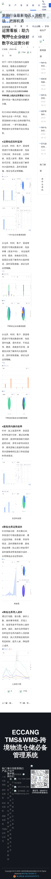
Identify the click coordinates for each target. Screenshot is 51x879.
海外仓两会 (10, 792)
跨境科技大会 (10, 815)
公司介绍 (13, 788)
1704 (24, 691)
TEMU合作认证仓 (4, 835)
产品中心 (15, 21)
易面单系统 (4, 820)
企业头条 (6, 26)
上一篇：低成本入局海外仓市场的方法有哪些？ (8, 703)
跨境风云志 (8, 790)
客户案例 (21, 21)
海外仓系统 (42, 179)
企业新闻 (13, 822)
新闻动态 (33, 21)
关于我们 (39, 21)
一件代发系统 (4, 780)
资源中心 (27, 21)
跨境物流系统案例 (8, 845)
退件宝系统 (4, 794)
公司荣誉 (13, 805)
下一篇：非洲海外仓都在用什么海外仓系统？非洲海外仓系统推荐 (25, 703)
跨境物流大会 (10, 840)
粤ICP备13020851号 (29, 873)
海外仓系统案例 (8, 815)
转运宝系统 (4, 807)
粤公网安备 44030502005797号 (27, 876)
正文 (47, 26)
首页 (10, 10)
